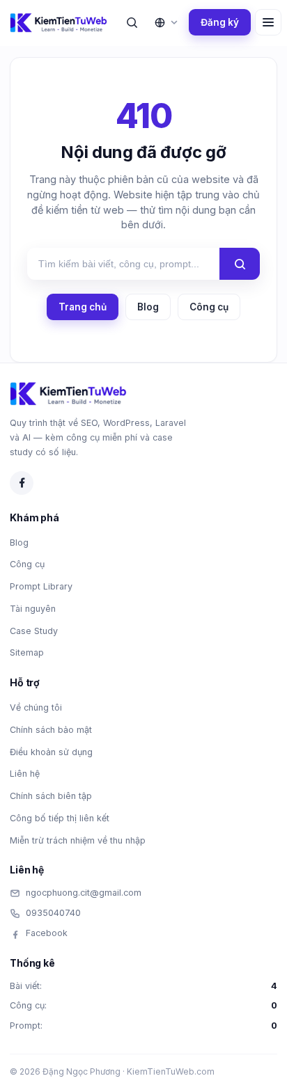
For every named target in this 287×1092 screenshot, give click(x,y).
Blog (148, 306)
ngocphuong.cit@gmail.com (83, 892)
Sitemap (27, 652)
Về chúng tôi (36, 707)
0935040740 (53, 913)
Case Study (34, 631)
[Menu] (268, 22)
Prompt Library (41, 586)
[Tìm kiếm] (132, 22)
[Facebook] (21, 483)
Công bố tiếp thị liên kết (59, 818)
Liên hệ (25, 773)
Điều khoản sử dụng (51, 752)
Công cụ (208, 306)
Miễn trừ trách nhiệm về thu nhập (78, 840)
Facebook (47, 933)
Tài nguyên (33, 608)
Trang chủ (83, 306)
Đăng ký (220, 22)
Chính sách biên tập (51, 796)
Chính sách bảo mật (51, 730)
